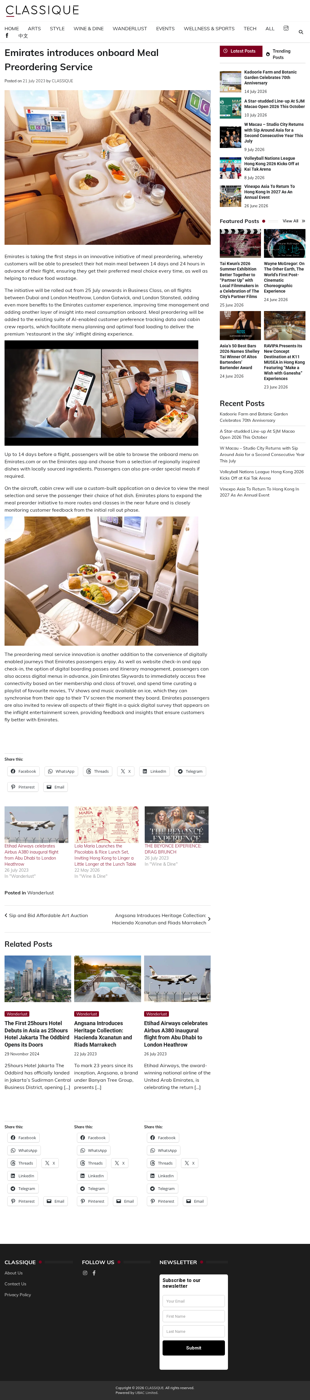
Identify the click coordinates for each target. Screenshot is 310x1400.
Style (57, 28)
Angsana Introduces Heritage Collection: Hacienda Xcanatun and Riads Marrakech (103, 1034)
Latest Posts (243, 51)
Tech (250, 28)
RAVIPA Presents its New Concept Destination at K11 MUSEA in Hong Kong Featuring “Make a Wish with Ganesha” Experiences (284, 362)
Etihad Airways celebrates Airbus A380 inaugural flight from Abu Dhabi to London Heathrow (176, 1034)
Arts (34, 28)
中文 (23, 36)
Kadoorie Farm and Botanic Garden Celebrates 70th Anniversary (270, 77)
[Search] (300, 32)
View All (290, 220)
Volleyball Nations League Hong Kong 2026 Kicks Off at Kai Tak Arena (271, 164)
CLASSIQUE (62, 80)
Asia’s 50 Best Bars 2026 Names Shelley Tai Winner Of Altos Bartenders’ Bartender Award (239, 356)
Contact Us (15, 1283)
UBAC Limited (146, 1393)
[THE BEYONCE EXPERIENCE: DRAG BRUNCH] (177, 824)
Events (165, 28)
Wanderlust (130, 28)
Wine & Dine (89, 28)
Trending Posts (282, 54)
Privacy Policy (18, 1294)
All (270, 28)
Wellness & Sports (209, 28)
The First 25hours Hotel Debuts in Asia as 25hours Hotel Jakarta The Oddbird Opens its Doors (37, 1034)
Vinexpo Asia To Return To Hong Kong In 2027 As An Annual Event (269, 192)
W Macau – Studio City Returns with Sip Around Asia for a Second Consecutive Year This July (262, 454)
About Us (14, 1272)
